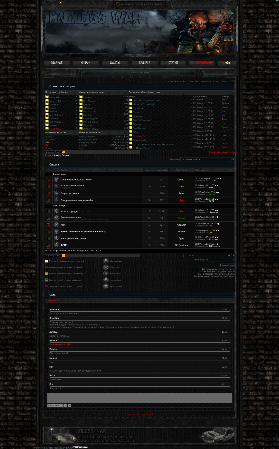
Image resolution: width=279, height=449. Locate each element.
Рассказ (87, 125)
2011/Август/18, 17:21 (204, 199)
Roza (52, 375)
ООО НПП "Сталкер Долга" (147, 100)
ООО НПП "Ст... (57, 97)
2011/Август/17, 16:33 (204, 244)
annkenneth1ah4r (88, 142)
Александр (214, 239)
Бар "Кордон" (139, 128)
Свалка (65, 155)
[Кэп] (228, 384)
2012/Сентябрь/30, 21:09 (206, 179)
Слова (52, 108)
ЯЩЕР (211, 201)
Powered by (44, 448)
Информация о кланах (73, 238)
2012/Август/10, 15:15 (204, 217)
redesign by (63, 448)
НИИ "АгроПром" (142, 148)
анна (81, 148)
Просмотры (162, 170)
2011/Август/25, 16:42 (204, 237)
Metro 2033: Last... (58, 101)
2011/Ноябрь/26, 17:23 (205, 231)
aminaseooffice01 (88, 136)
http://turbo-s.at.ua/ (58, 313)
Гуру (181, 238)
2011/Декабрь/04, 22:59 (205, 192)
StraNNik (54, 318)
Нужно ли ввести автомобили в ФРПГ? (83, 231)
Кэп (223, 111)
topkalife (83, 145)
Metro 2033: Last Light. (144, 104)
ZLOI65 (53, 332)
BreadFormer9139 (88, 139)
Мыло (225, 107)
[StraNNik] (228, 318)
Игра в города (90, 129)
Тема (63, 170)
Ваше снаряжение (71, 217)
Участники (193, 81)
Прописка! (54, 104)
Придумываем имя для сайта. (77, 200)
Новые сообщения (176, 81)
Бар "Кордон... (56, 122)
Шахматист (214, 212)
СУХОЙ (212, 181)
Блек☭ (53, 340)
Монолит (53, 111)
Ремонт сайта (90, 122)
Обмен (53, 125)
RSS (231, 81)
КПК (63, 225)
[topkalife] (228, 309)
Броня (225, 127)
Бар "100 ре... (56, 115)
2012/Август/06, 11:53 (204, 185)
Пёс (224, 135)
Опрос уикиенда (70, 193)
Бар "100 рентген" (142, 120)
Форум (48, 155)
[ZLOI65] (228, 332)
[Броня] (228, 349)
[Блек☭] (228, 340)
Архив (57, 155)
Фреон (48, 148)
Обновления (201, 170)
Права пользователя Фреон (76, 179)
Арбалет (226, 103)
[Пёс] (228, 367)
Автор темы (181, 170)
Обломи (53, 118)
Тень (224, 99)
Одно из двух (90, 118)
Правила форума (210, 81)
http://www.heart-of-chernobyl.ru (84, 324)
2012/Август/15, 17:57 (204, 210)
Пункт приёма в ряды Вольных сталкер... (154, 144)
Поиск (224, 81)
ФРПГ (64, 245)
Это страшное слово (72, 185)
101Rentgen (181, 245)
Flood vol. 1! (55, 129)
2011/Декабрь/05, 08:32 (205, 224)
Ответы (149, 170)
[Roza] (228, 375)
